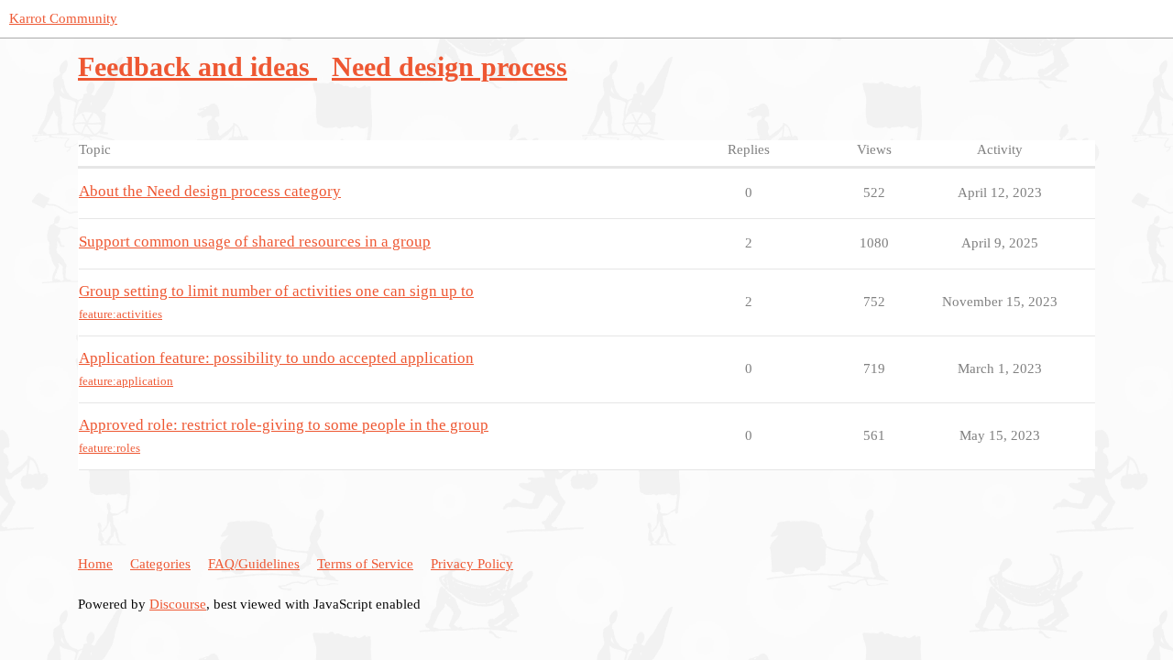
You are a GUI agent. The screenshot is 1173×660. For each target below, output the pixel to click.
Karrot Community (63, 18)
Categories (160, 563)
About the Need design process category (210, 191)
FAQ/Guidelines (254, 563)
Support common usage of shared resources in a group (255, 241)
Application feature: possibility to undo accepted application (276, 358)
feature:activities (120, 314)
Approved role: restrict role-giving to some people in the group (283, 425)
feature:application (126, 381)
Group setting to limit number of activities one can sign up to (276, 291)
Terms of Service (365, 563)
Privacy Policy (472, 563)
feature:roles (109, 448)
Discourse (177, 604)
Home (95, 563)
